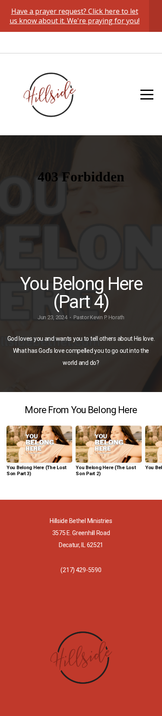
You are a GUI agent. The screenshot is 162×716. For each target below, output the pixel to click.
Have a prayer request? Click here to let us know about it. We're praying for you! (75, 15)
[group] (39, 454)
